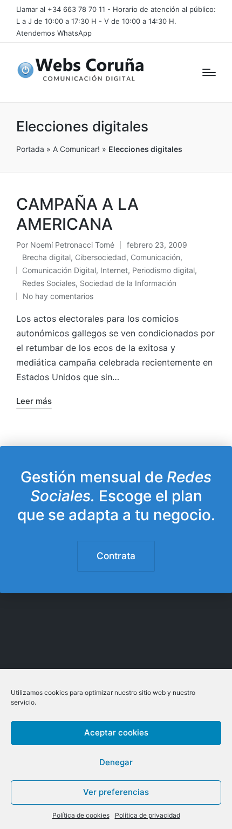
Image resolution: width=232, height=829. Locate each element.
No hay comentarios (58, 296)
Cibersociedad (100, 257)
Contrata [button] (116, 555)
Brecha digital (46, 257)
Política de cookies (81, 815)
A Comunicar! (76, 149)
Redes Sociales (49, 283)
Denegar (116, 762)
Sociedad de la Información (128, 283)
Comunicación (155, 257)
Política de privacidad (147, 815)
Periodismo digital (163, 270)
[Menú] (209, 72)
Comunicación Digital (59, 270)
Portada (30, 149)
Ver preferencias (116, 792)
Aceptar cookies (116, 732)
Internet (114, 270)
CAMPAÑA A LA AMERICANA (77, 214)
